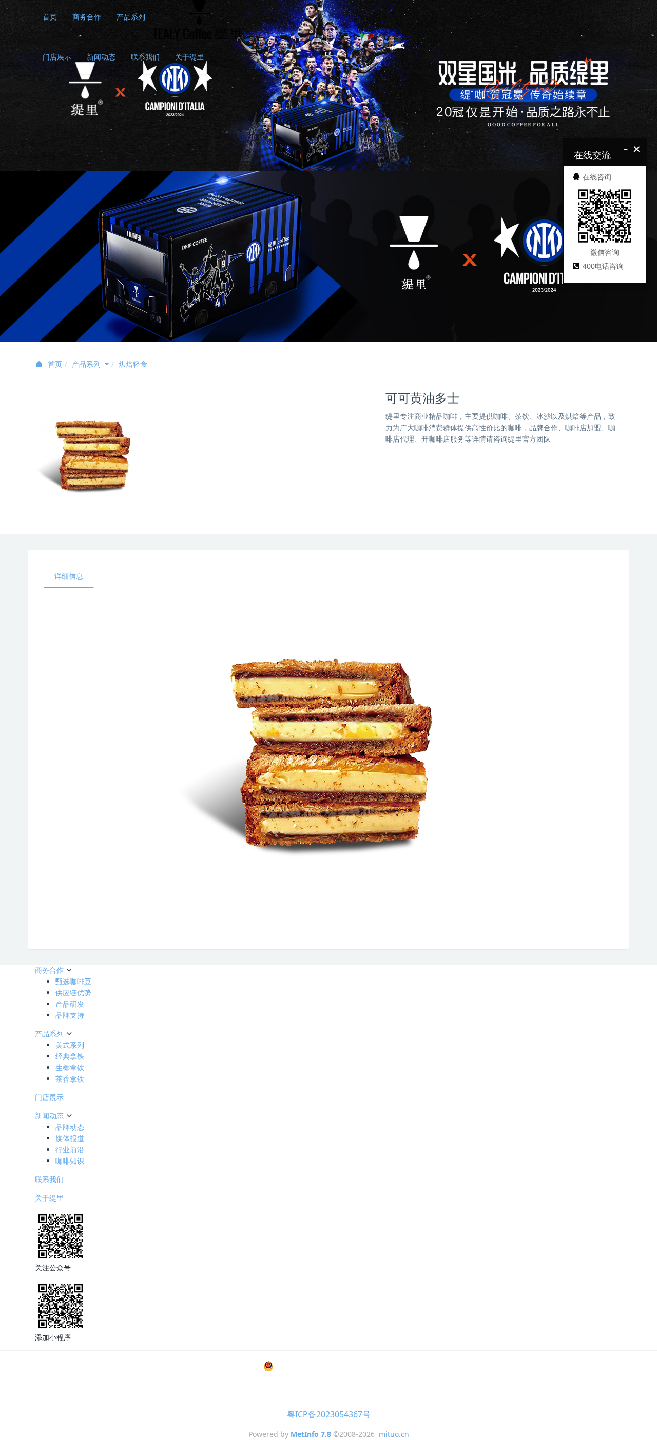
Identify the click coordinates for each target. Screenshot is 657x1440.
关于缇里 (189, 57)
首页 (50, 17)
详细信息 (68, 576)
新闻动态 (101, 57)
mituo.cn (394, 1434)
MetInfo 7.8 (311, 1434)
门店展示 (57, 57)
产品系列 (131, 17)
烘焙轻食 (133, 364)
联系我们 (145, 57)
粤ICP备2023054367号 (329, 1414)
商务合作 (86, 17)
